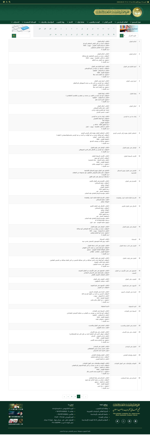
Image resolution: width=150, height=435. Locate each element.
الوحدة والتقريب (94, 22)
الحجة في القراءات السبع (128, 292)
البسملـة (134, 239)
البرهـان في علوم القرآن (129, 227)
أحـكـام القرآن (132, 54)
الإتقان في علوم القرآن (129, 147)
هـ (55, 34)
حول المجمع (136, 22)
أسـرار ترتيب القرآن (131, 81)
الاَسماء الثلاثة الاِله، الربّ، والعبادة (126, 197)
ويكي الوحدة (103, 417)
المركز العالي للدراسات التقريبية (97, 411)
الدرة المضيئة (132, 306)
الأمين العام (108, 22)
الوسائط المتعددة (30, 22)
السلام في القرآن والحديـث (128, 325)
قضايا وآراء (80, 22)
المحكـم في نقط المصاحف (128, 378)
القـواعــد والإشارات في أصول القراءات (125, 363)
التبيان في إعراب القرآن (129, 258)
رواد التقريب (60, 22)
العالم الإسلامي (122, 22)
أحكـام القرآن (132, 41)
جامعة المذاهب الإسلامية (99, 414)
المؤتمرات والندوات (47, 22)
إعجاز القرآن (133, 93)
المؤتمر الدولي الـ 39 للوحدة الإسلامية (95, 420)
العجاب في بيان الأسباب (129, 332)
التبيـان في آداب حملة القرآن (128, 245)
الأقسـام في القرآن (130, 181)
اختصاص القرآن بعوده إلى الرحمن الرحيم (124, 133)
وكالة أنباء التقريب (102, 408)
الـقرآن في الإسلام (131, 346)
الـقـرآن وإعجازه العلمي (129, 355)
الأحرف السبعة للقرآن (130, 156)
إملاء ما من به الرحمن (130, 116)
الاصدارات (16, 22)
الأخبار (71, 22)
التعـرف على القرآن (130, 279)
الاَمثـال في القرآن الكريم (129, 206)
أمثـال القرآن (132, 106)
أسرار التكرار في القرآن (129, 66)
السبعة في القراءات (130, 311)
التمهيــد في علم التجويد (129, 285)
